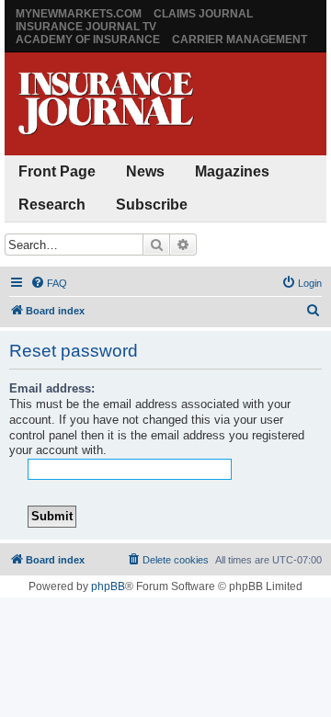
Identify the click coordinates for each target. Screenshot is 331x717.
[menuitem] (48, 283)
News (145, 171)
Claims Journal (203, 13)
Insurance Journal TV (86, 26)
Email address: (52, 388)
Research (52, 204)
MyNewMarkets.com (79, 13)
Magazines (232, 171)
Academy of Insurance (88, 39)
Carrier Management (239, 39)
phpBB (108, 586)
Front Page (57, 171)
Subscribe (152, 204)
